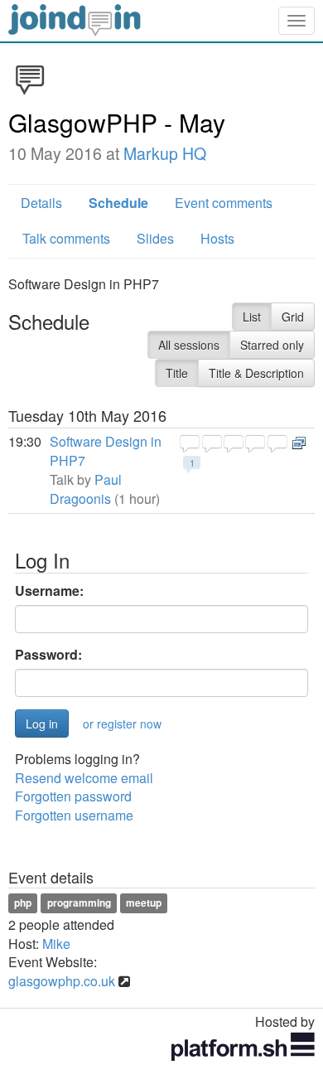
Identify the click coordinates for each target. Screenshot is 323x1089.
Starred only (272, 344)
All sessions (188, 344)
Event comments (223, 202)
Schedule (118, 202)
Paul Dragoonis (86, 489)
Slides (155, 238)
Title (177, 373)
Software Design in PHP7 (106, 451)
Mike (56, 943)
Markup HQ (164, 153)
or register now (122, 723)
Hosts (217, 238)
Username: (49, 591)
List (252, 316)
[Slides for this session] (299, 441)
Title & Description (256, 373)
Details (41, 202)
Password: (48, 655)
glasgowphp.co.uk (61, 980)
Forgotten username (74, 815)
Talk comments (66, 238)
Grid (293, 316)
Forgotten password (73, 796)
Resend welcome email (84, 777)
